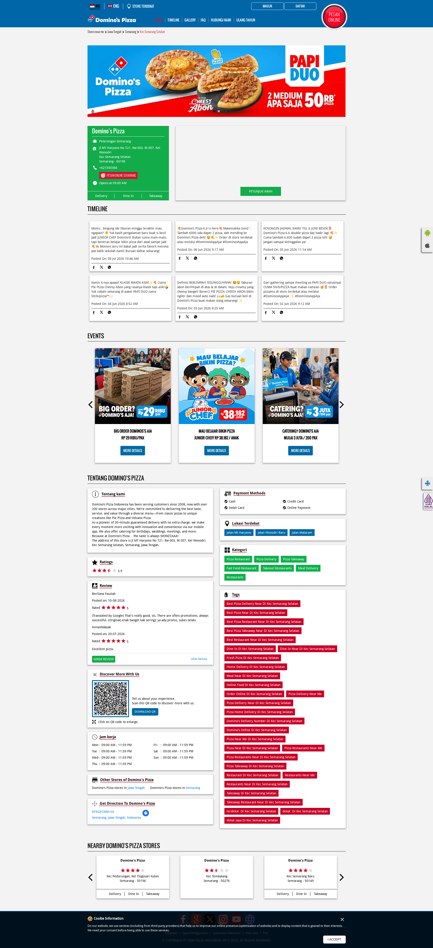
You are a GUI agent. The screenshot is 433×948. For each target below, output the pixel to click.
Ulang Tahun (245, 20)
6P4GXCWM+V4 (103, 812)
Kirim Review (104, 659)
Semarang (130, 32)
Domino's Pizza (132, 860)
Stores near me (96, 32)
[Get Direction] (145, 815)
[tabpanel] (217, 81)
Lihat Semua (199, 659)
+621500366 (108, 167)
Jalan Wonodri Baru (271, 532)
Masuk (267, 6)
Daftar (300, 6)
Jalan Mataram (302, 532)
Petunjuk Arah (260, 191)
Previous (92, 405)
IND (97, 6)
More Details (132, 450)
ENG (116, 6)
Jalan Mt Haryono (239, 532)
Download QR (145, 711)
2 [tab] (219, 111)
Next (341, 405)
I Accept (334, 939)
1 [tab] (214, 111)
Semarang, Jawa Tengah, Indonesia (116, 817)
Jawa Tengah (114, 32)
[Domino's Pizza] (112, 19)
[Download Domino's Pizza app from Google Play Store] (427, 237)
